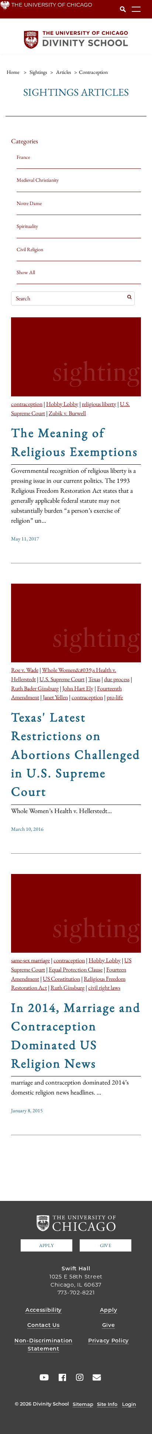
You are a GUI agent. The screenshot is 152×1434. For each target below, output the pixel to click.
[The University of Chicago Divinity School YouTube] (42, 1377)
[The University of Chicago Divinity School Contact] (94, 1377)
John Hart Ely (77, 688)
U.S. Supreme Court (61, 679)
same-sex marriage (30, 960)
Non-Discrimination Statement (43, 1344)
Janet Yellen (55, 697)
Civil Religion (30, 249)
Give (105, 1245)
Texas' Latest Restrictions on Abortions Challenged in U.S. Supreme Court (75, 754)
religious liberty (99, 404)
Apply (46, 1245)
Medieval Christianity (38, 180)
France (23, 157)
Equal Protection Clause (76, 969)
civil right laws (104, 987)
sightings (38, 72)
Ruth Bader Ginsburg (35, 688)
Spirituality (27, 226)
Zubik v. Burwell (67, 413)
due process (116, 679)
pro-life (115, 697)
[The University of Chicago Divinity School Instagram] (77, 1377)
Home (13, 72)
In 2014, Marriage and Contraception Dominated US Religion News (76, 1035)
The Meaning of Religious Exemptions (74, 441)
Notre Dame (29, 203)
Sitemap (83, 1404)
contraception (26, 404)
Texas (94, 679)
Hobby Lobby (62, 404)
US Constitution (61, 978)
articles (63, 72)
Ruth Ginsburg (67, 987)
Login (129, 1404)
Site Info (107, 1404)
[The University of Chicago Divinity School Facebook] (60, 1377)
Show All (26, 272)
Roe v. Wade (24, 670)
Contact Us (43, 1325)
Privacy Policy (108, 1340)
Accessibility (43, 1310)
